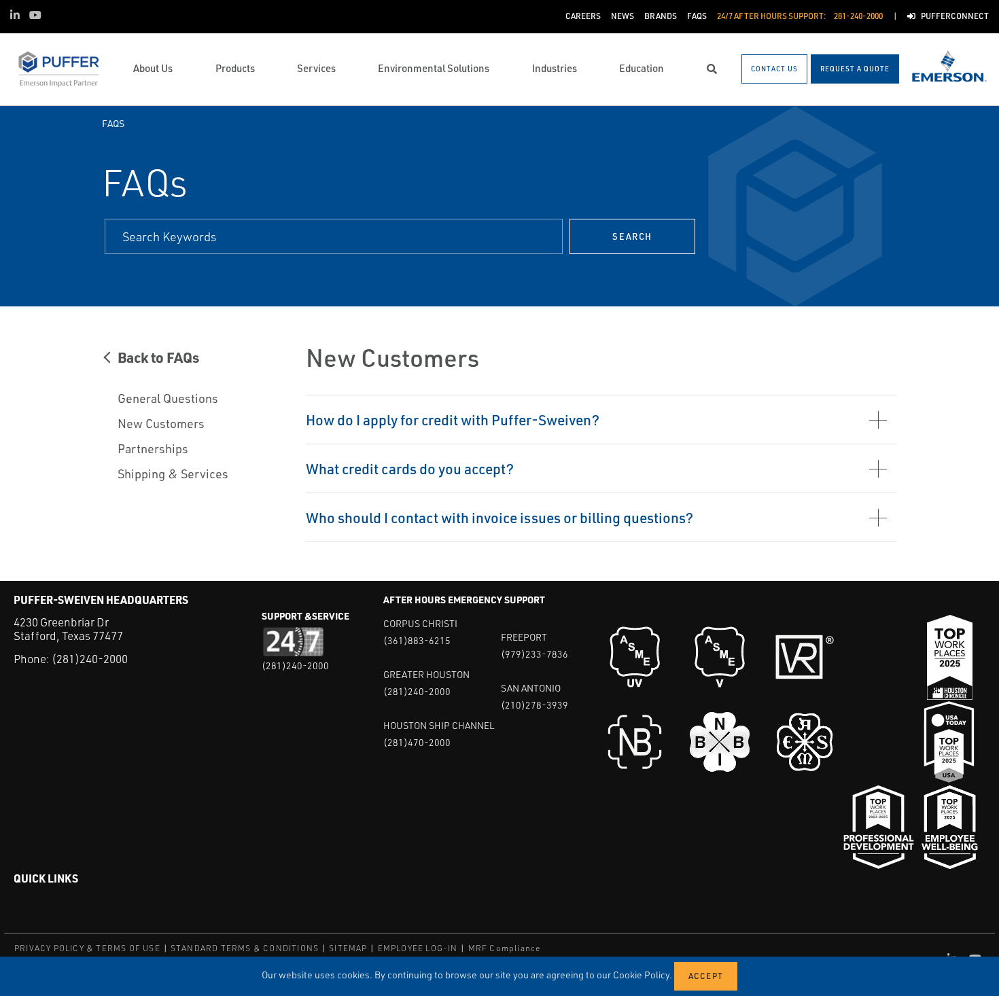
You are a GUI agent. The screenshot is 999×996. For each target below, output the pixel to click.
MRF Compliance (504, 948)
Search (632, 236)
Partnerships (153, 448)
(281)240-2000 (90, 659)
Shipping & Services (173, 473)
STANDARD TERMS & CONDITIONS (245, 948)
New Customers (161, 423)
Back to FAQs (158, 357)
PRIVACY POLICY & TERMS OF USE (87, 948)
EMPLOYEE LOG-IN (418, 948)
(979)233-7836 (534, 654)
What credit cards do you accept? (410, 468)
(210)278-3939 (534, 705)
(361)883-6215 (417, 640)
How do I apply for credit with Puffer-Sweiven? (452, 419)
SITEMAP (348, 948)
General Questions (168, 398)
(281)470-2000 (417, 742)
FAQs (113, 123)
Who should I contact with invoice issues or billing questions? (499, 517)
